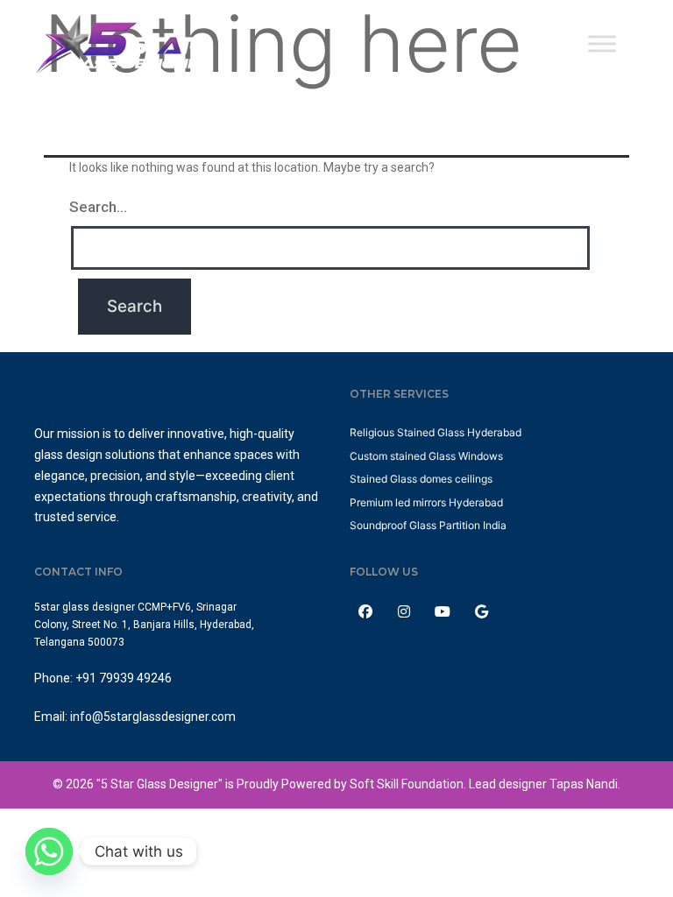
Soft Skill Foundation (407, 784)
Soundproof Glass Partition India (428, 525)
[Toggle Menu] (602, 43)
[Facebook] (367, 611)
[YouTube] (444, 611)
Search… (98, 206)
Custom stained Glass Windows (426, 456)
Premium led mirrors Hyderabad (426, 502)
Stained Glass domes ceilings (421, 478)
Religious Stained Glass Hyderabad (435, 432)
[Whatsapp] (49, 851)
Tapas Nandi (583, 784)
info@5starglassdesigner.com (153, 717)
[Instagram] (405, 611)
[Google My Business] (482, 611)
